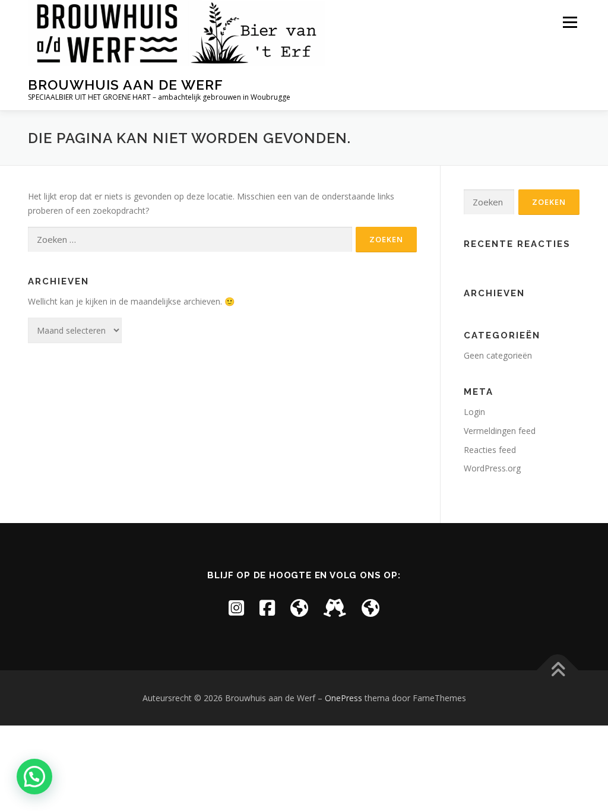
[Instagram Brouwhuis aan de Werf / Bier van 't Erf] (236, 607)
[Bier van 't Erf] (370, 607)
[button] (34, 776)
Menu (569, 22)
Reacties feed (490, 449)
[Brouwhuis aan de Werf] (299, 607)
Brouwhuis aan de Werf (125, 85)
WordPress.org (492, 468)
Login (474, 411)
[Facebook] (267, 607)
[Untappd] (335, 607)
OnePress (343, 698)
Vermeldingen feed (500, 430)
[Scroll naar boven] (558, 670)
